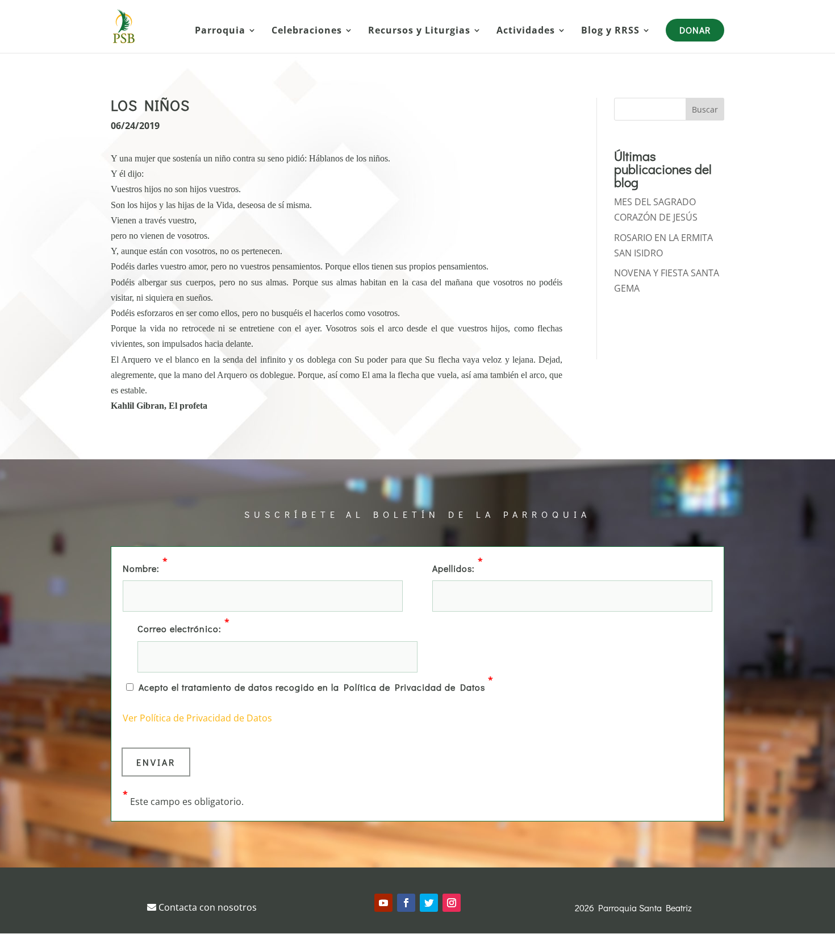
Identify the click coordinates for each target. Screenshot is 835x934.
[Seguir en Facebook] (406, 903)
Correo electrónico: (183, 627)
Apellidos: (457, 567)
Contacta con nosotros (206, 907)
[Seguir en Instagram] (451, 903)
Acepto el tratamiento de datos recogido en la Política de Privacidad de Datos (316, 686)
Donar (695, 30)
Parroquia (220, 31)
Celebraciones (307, 31)
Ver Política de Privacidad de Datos (197, 718)
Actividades (525, 31)
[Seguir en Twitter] (429, 903)
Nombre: (145, 567)
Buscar (705, 109)
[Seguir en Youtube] (383, 903)
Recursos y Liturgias (419, 31)
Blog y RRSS (610, 31)
